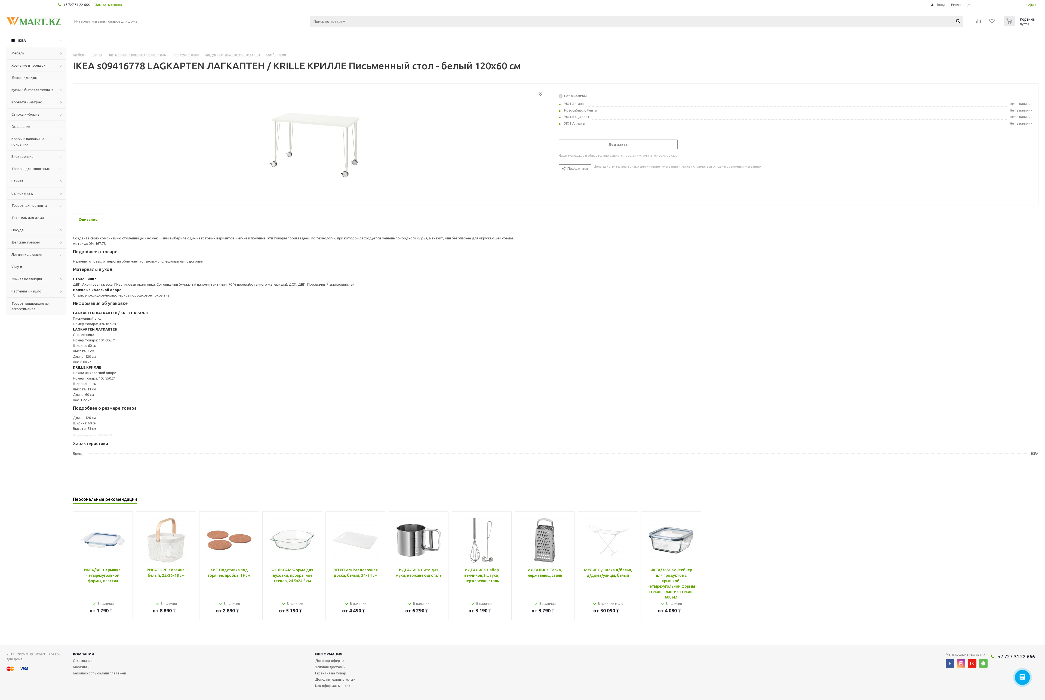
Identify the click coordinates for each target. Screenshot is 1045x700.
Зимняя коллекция (26, 279)
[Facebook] (950, 663)
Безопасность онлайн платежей (99, 673)
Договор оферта (329, 660)
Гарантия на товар (330, 673)
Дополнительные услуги (335, 679)
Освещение (20, 126)
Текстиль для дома (27, 218)
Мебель (17, 53)
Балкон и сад (22, 193)
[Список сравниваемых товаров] (978, 22)
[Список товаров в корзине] (1020, 24)
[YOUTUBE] (972, 663)
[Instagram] (961, 663)
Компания (83, 654)
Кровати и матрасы (27, 102)
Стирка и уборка (25, 114)
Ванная (17, 181)
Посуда (17, 230)
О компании (83, 660)
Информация (328, 654)
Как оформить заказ (332, 685)
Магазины (81, 667)
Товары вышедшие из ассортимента (30, 306)
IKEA (22, 40)
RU (1033, 5)
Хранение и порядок (28, 65)
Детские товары (25, 242)
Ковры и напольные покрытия (27, 141)
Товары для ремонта (29, 205)
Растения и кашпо (26, 291)
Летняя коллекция (26, 254)
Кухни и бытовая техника (32, 90)
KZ (1028, 5)
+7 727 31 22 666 (76, 5)
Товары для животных (30, 169)
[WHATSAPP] (983, 663)
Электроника (22, 156)
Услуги (16, 267)
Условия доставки (330, 667)
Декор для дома (25, 77)
